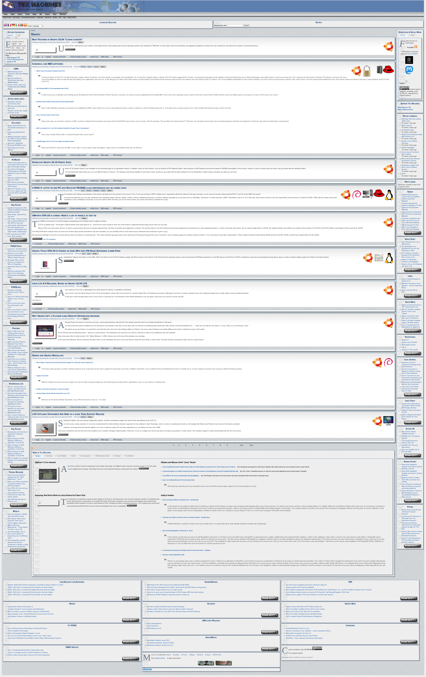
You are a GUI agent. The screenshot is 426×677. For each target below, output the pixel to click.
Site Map (55, 17)
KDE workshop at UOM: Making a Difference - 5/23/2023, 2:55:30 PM (16, 440)
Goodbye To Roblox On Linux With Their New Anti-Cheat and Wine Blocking (173, 611)
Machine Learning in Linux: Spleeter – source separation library (412, 285)
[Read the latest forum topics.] (19, 117)
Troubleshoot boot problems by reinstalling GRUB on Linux (18, 316)
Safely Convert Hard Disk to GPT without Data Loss (411, 306)
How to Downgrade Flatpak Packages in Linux (24, 633)
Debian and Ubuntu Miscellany (48, 355)
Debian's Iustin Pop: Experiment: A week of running (52, 389)
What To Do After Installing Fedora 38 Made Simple (304, 614)
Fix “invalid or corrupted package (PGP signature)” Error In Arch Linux (411, 255)
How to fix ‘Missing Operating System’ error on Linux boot (18, 299)
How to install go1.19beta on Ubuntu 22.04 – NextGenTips (180, 500)
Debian (103, 190)
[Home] (9, 9)
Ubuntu (80, 42)
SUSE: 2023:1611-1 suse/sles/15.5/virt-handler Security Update (30, 594)
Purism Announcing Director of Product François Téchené (411, 512)
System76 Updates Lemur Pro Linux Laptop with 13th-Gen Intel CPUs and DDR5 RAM (17, 192)
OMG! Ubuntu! (407, 125)
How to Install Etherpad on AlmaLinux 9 (411, 280)
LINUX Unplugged (408, 147)
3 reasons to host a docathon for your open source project (16, 408)
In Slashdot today (408, 130)
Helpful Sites (40, 17)
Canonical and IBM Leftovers (47, 63)
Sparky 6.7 (405, 340)
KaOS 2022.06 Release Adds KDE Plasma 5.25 (412, 135)
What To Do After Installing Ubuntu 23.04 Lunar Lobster (411, 311)
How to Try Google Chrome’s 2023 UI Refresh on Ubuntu (28, 652)
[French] (9, 25)
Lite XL (404, 347)
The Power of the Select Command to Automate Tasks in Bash (410, 389)
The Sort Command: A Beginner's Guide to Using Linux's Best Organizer (411, 371)
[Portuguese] (21, 25)
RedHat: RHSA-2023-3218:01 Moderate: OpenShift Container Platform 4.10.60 (35, 585)
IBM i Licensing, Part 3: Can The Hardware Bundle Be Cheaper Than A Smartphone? (62, 128)
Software (83, 417)
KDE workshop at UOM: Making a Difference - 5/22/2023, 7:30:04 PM (16, 454)
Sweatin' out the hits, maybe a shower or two (18, 112)
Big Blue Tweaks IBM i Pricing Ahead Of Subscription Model (55, 101)
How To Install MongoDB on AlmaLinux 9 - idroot (178, 530)
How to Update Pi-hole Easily (18, 631)
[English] (5, 25)
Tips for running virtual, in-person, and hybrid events (17, 388)
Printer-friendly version (78, 57)
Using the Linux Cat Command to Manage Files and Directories (411, 364)
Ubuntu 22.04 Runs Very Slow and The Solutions (303, 611)
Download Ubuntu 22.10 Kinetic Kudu (51, 162)
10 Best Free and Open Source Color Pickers (302, 636)
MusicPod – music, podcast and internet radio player (304, 638)
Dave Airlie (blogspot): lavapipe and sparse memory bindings (412, 473)
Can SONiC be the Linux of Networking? (175, 475)
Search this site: (220, 25)
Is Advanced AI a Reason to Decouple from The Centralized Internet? (411, 518)
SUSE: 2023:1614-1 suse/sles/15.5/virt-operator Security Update (30, 587)
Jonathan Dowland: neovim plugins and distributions (26, 609)
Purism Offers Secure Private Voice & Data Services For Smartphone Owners (412, 533)
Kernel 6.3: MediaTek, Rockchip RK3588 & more (17, 144)
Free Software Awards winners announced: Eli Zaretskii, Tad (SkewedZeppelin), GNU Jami (317, 592)
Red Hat (83, 66)
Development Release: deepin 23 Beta (160, 643)
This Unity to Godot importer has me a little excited (164, 590)
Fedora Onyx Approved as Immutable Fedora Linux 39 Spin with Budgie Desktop (17, 165)
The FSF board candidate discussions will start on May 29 (306, 585)
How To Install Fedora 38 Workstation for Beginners (304, 616)
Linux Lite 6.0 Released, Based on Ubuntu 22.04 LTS (59, 283)
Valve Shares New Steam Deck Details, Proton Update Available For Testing (18, 352)
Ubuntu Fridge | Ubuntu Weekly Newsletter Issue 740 (53, 393)
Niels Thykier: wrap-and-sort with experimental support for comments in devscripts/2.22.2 (64, 362)
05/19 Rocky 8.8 (152, 626)
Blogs (34, 14)
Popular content (72, 17)
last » (252, 445)
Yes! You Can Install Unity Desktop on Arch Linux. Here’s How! (29, 636)
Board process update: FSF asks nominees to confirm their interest (309, 594)
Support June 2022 (42, 376)
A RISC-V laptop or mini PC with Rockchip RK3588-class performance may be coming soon (79, 187)
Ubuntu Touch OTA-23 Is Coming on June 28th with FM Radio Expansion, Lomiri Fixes (76, 250)
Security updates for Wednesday (15, 79)
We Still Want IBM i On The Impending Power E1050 (52, 88)
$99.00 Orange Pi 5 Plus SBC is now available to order (410, 227)
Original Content (7, 17)
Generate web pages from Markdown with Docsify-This (17, 394)
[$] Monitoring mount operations (15, 73)
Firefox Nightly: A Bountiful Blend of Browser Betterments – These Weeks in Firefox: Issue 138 (18, 526)
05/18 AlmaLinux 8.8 (154, 628)
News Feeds (48, 17)
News (54, 14)
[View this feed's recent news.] (19, 94)
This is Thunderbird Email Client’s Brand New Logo (25, 650)
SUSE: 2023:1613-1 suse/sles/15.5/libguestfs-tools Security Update (31, 590)
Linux (82, 190)
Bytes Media (160, 658)
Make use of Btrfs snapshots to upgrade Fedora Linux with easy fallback (18, 484)
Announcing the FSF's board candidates (300, 587)
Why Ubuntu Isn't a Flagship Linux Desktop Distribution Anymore (65, 316)
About (12, 14)
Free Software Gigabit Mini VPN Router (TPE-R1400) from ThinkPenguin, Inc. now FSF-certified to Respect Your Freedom (329, 590)
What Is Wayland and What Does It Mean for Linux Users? (411, 417)
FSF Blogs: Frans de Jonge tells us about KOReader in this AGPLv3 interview (17, 221)
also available (413, 54)
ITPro (404, 174)
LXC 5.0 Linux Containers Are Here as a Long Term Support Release (68, 414)
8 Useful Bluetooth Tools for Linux (297, 628)
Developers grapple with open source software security (410, 167)
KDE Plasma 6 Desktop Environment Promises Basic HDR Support (18, 184)
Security (96, 66)
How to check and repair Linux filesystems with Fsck (16, 305)
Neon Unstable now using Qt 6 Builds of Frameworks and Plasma (18, 460)
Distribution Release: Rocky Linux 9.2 (160, 645)
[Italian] (17, 25)
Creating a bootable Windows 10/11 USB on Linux (16, 292)
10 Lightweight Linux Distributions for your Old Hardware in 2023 (410, 248)
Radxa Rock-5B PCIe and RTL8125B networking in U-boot (17, 128)
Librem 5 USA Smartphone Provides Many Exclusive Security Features (411, 540)
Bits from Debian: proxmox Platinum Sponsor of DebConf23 (28, 611)
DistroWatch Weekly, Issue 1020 (158, 640)
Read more (94, 57)
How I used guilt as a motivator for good (15, 401)
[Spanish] (25, 25)
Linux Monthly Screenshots (28, 17)
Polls (60, 17)
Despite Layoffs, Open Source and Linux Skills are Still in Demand (170, 609)
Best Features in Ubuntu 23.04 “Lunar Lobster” (57, 39)
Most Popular (16, 17)
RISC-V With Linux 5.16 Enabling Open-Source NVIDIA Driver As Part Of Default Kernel (16, 334)
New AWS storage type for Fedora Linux (17, 500)
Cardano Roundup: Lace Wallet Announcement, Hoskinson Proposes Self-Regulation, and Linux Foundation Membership (200, 471)
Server (89, 66)
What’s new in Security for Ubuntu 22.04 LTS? (50, 71)
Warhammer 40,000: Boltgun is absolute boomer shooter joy (168, 594)
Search (47, 14)
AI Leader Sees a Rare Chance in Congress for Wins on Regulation (16, 262)
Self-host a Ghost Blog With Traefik (173, 555)
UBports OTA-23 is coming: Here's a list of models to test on (64, 215)
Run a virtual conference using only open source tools (18, 416)
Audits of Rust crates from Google (17, 86)
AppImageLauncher (409, 345)
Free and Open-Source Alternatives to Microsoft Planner (27, 628)
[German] (13, 25)
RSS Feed (63, 14)
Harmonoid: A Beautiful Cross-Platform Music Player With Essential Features (34, 638)
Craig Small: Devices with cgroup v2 (20, 606)
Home (5, 14)
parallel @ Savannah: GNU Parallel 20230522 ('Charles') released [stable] (18, 210)
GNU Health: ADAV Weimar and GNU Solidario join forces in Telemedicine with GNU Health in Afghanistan (17, 228)
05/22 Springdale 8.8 (154, 623)
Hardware (96, 190)
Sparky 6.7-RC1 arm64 (410, 349)
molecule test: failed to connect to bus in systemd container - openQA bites (186, 517)
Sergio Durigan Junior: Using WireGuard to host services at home (31, 614)
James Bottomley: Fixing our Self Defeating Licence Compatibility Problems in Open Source (412, 494)
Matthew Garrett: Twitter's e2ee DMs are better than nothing (411, 480)
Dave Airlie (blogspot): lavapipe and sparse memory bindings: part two (412, 466)
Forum (27, 14)
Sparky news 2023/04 (409, 342)
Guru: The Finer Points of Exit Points (47, 115)
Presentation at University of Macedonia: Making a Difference (18, 434)
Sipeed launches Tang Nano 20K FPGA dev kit (411, 213)
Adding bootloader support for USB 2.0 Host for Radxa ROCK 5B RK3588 (17, 139)
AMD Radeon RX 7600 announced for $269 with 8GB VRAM (168, 585)
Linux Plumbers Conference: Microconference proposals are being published (412, 486)
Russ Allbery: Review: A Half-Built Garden (22, 616)
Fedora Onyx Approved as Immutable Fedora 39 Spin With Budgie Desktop (411, 406)
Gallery (20, 14)
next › (242, 445)
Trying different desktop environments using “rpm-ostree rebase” (17, 495)
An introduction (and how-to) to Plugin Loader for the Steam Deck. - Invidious (186, 550)
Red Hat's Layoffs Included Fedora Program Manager (165, 606)
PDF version (117, 57)
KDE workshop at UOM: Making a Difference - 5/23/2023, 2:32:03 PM (16, 447)
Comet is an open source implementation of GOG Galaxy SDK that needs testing (175, 592)
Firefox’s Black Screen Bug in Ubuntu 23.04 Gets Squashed (28, 655)
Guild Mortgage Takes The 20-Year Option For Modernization (55, 141)
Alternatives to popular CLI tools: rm (298, 633)
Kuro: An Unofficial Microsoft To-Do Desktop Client (178, 480)
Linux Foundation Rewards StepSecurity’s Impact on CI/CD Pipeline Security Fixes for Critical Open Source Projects (199, 467)
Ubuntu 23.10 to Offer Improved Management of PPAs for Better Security (17, 255)
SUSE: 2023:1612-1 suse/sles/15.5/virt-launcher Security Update (30, 592)
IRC (41, 14)
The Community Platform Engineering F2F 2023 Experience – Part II (16, 477)
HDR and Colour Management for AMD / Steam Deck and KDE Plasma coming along (176, 587)
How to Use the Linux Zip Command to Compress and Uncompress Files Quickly (412, 378)
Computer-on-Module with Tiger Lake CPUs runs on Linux (411, 220)
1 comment (38, 244)
